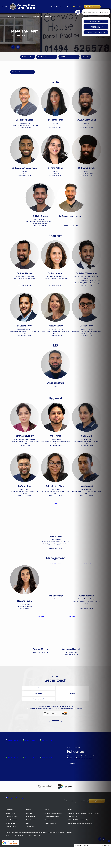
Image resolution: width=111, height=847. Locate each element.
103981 (29, 285)
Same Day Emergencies (92, 7)
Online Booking (77, 7)
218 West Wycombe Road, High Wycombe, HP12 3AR (23, 17)
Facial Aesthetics (11, 826)
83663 (29, 127)
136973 (29, 445)
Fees (27, 823)
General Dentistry (11, 813)
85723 (60, 335)
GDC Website (69, 832)
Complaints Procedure (52, 816)
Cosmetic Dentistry (11, 816)
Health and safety (50, 823)
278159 (44, 226)
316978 (29, 496)
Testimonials (30, 826)
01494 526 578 (47, 17)
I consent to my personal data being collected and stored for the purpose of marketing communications (56, 708)
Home (13, 35)
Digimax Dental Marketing (58, 832)
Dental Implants (10, 823)
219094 (60, 445)
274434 (59, 127)
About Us (29, 813)
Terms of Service (43, 836)
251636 (29, 335)
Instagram (72, 763)
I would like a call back (96, 21)
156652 (60, 548)
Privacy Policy (70, 706)
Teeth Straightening (11, 820)
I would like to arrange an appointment (96, 26)
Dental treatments (26, 57)
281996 (60, 496)
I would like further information (96, 32)
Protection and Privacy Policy (54, 813)
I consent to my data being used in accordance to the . (56, 706)
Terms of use (49, 820)
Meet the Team (30, 816)
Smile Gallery (30, 820)
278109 (29, 176)
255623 (59, 285)
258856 (59, 176)
